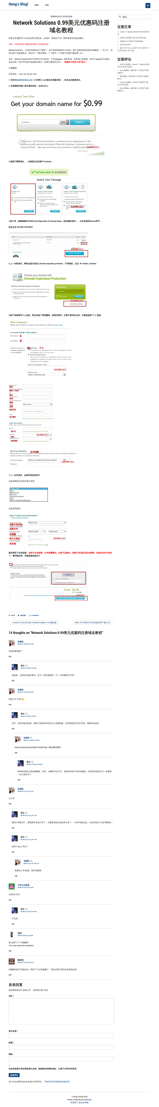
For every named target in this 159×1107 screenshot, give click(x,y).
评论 (11, 996)
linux (36, 5)
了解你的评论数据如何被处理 (56, 1081)
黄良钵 (122, 64)
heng (70, 16)
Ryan (121, 70)
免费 (21, 615)
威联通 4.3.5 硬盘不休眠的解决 (131, 41)
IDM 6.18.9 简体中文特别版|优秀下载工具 (93, 622)
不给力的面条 (24, 885)
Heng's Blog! (18, 4)
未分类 (13, 615)
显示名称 (13, 1031)
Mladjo (89, 1099)
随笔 (24, 615)
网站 (11, 1054)
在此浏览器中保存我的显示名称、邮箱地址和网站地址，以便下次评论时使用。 (43, 1068)
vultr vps (123, 82)
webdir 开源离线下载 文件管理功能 (133, 38)
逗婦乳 (21, 641)
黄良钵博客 (84, 1102)
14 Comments (35, 615)
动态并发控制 (125, 44)
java (47, 5)
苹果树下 (74, 1102)
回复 (10, 656)
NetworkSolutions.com (24, 79)
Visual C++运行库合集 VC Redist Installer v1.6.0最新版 (33, 622)
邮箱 (11, 1042)
